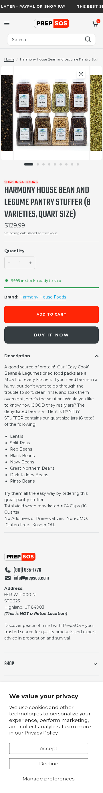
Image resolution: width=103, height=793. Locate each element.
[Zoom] (81, 74)
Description (17, 355)
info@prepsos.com (31, 578)
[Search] (88, 40)
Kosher (39, 524)
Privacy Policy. (41, 733)
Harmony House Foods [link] (42, 297)
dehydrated (15, 411)
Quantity (14, 250)
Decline (48, 763)
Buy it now (51, 335)
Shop (9, 664)
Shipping (11, 233)
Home (9, 59)
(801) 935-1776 (27, 570)
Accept (49, 748)
